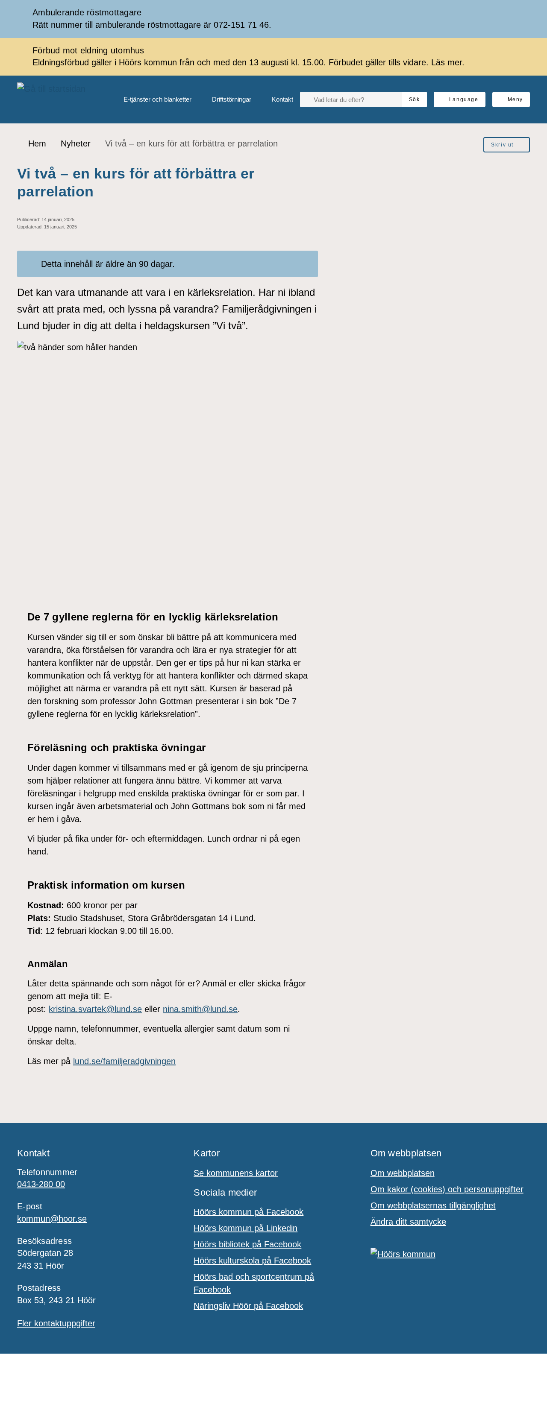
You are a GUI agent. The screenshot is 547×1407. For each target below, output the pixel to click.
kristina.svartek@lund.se (95, 1009)
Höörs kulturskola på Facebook (252, 1260)
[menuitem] (150, 99)
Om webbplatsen (403, 1173)
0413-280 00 (41, 1184)
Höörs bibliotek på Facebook (247, 1244)
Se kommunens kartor (236, 1173)
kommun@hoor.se (52, 1218)
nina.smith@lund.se (200, 1009)
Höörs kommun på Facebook (248, 1212)
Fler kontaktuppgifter (56, 1323)
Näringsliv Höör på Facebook (248, 1305)
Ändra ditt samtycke (408, 1221)
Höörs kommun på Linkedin (245, 1228)
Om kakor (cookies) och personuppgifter (447, 1189)
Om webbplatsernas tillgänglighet (433, 1205)
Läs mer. (448, 62)
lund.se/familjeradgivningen (124, 1061)
